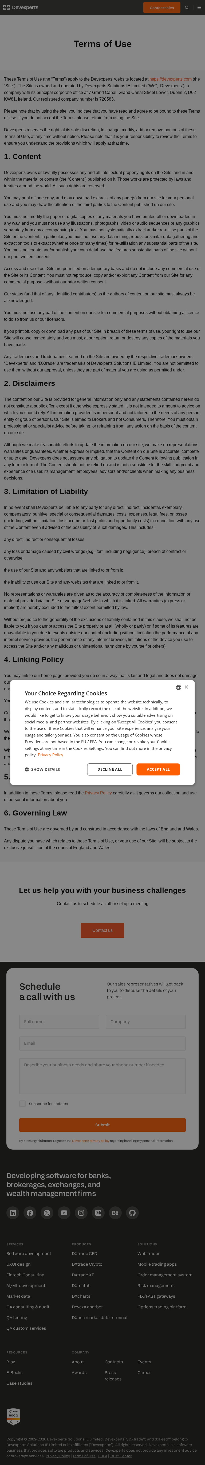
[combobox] (179, 687)
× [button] (186, 687)
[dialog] (102, 732)
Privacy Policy (50, 754)
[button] (42, 770)
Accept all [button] (158, 769)
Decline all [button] (109, 769)
